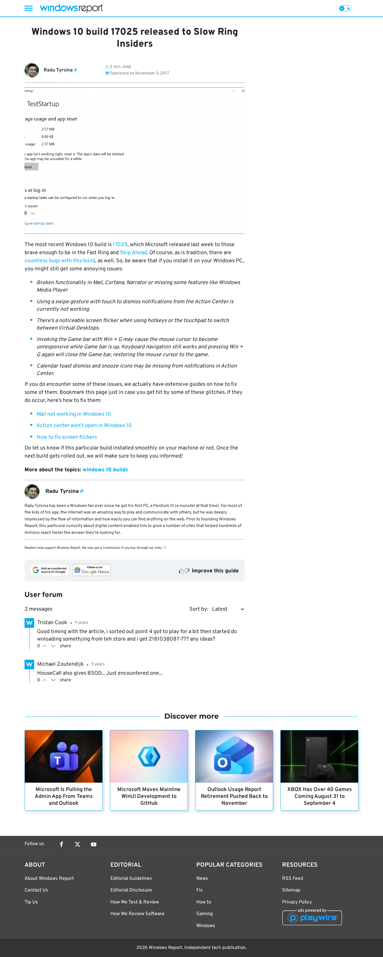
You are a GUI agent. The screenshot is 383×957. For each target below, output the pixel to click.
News (202, 879)
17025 (120, 244)
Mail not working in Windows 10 (74, 414)
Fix (199, 890)
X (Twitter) (77, 844)
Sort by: (198, 609)
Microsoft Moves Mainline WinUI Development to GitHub (148, 796)
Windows (205, 926)
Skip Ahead (133, 252)
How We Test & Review (134, 902)
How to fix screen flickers (67, 437)
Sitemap (291, 890)
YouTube (93, 844)
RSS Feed (292, 879)
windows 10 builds (105, 470)
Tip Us (31, 902)
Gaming (204, 914)
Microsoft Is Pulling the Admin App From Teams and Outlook (64, 796)
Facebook (61, 844)
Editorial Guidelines (131, 879)
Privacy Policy (297, 902)
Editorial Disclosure (131, 890)
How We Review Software (137, 914)
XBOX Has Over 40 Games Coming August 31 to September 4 (319, 796)
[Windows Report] (71, 8)
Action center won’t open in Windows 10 (84, 425)
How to (203, 902)
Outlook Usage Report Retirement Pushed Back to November (234, 796)
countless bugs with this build (60, 260)
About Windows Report (49, 879)
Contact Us (36, 890)
